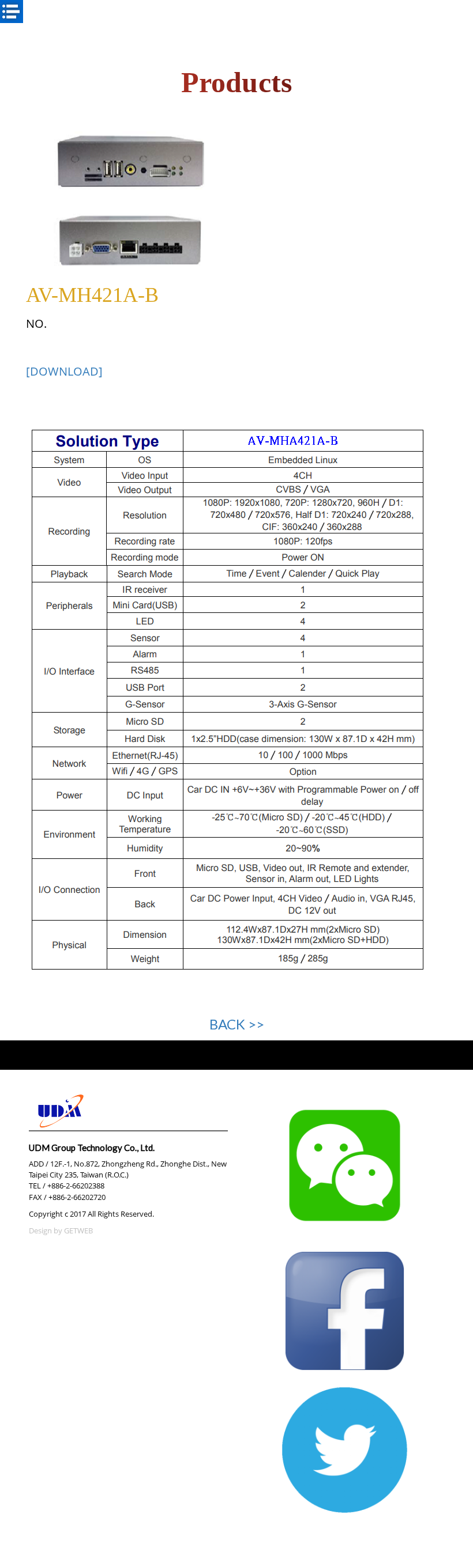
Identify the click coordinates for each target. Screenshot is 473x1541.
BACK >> (236, 1024)
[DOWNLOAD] (64, 371)
